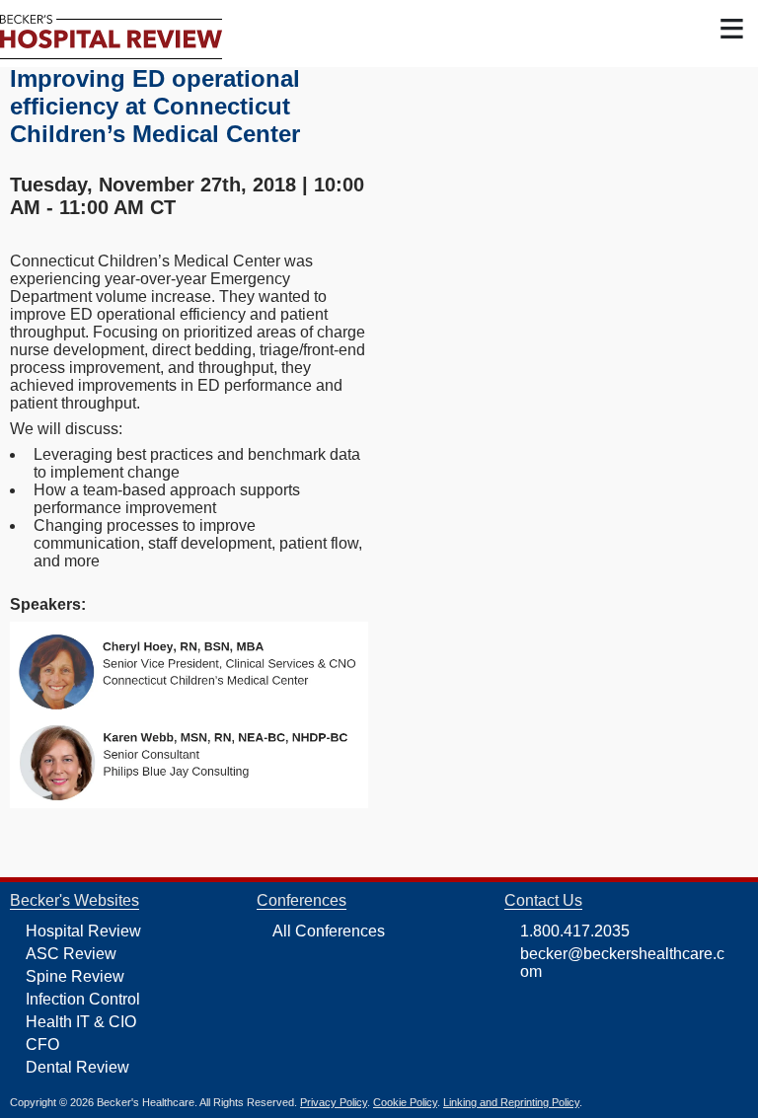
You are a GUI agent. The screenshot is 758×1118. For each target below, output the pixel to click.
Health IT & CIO (81, 1021)
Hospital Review (83, 931)
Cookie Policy (405, 1102)
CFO (42, 1044)
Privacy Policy (333, 1102)
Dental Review (77, 1067)
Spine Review (75, 976)
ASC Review (71, 953)
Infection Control (83, 999)
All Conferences (328, 931)
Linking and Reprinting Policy (511, 1102)
